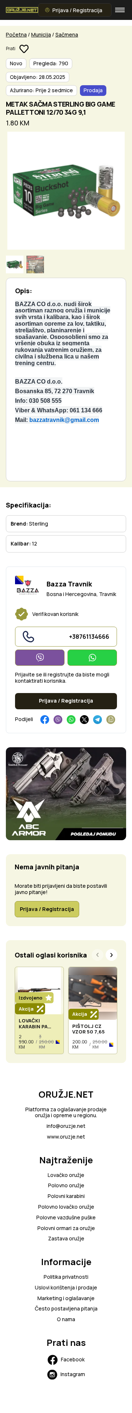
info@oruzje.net (66, 1126)
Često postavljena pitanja (66, 1309)
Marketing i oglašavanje (66, 1298)
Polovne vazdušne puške (66, 1218)
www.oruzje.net (66, 1137)
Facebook (73, 1359)
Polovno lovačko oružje (66, 1207)
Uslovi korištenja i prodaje (66, 1288)
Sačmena (66, 34)
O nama (66, 1319)
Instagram (72, 1374)
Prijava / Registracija (77, 10)
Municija (41, 34)
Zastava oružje (66, 1239)
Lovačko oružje (66, 1175)
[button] (111, 955)
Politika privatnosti (66, 1277)
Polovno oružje (66, 1185)
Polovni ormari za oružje (66, 1228)
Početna (16, 34)
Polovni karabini (66, 1196)
